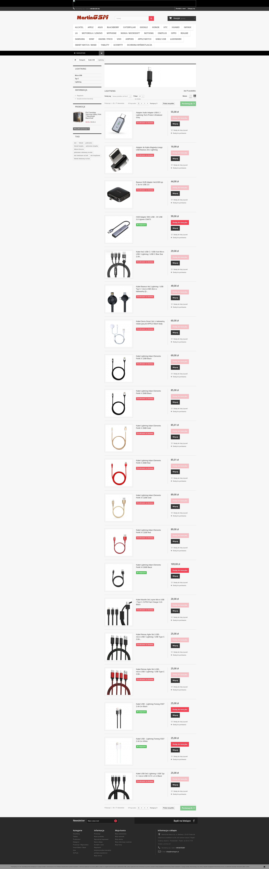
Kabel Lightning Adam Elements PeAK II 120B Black (148, 357)
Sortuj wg (108, 96)
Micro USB (78, 75)
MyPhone (111, 33)
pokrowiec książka (92, 146)
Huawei (176, 27)
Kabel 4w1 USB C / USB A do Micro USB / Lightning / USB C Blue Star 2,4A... (150, 254)
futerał (81, 143)
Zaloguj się (191, 8)
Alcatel (79, 27)
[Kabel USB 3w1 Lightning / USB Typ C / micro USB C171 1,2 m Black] (119, 786)
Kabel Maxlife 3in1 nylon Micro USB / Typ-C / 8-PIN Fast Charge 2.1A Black (150, 602)
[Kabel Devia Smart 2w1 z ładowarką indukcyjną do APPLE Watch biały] (119, 334)
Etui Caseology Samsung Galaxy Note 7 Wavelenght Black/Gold (93, 115)
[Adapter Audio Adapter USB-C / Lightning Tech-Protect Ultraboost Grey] (119, 125)
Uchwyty (118, 45)
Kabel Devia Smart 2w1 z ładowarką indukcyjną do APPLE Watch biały (150, 322)
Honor (155, 27)
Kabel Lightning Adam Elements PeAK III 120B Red (148, 531)
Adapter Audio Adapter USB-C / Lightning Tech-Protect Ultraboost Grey (149, 115)
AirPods (130, 39)
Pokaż (136, 96)
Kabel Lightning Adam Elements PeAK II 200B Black (148, 392)
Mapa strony (98, 855)
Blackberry (113, 27)
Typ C (77, 78)
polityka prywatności (100, 853)
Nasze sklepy (98, 842)
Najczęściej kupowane (101, 839)
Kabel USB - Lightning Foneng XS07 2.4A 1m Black (150, 705)
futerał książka (78, 146)
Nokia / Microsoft (130, 33)
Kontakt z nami (181, 8)
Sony (91, 39)
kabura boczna (79, 149)
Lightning (78, 82)
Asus (100, 27)
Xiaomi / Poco (105, 39)
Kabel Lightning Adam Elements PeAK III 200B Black (148, 566)
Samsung (80, 39)
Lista (195, 97)
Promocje (80, 106)
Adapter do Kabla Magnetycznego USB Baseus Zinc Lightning (149, 148)
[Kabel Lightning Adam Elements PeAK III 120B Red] (119, 542)
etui (75, 143)
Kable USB (161, 39)
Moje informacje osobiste (123, 842)
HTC (165, 27)
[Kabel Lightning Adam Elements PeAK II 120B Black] (119, 368)
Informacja (81, 90)
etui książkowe (95, 155)
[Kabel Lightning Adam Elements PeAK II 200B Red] (119, 473)
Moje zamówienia (120, 834)
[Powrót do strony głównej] (75, 60)
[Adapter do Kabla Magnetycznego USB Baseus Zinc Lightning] (119, 160)
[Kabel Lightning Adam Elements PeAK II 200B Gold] (119, 438)
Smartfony (76, 834)
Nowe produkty (99, 836)
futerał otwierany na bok (82, 158)
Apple (91, 27)
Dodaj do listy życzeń (180, 130)
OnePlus (162, 33)
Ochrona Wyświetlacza (139, 45)
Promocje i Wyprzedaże (80, 845)
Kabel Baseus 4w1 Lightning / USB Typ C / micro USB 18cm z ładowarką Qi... (149, 289)
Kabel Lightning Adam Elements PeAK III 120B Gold (148, 496)
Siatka (190, 97)
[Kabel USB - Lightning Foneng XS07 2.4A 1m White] (119, 751)
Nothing (149, 33)
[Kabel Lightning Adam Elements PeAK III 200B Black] (119, 577)
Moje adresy (119, 839)
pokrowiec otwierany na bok (83, 152)
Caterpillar (129, 27)
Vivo (119, 39)
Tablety (105, 45)
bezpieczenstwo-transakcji (84, 99)
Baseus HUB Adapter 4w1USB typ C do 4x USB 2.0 (149, 183)
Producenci (76, 839)
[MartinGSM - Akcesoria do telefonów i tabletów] (92, 17)
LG (76, 33)
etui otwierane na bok (81, 155)
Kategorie (76, 842)
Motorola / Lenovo (92, 33)
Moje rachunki (119, 836)
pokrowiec (88, 143)
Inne (74, 850)
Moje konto (120, 830)
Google (144, 27)
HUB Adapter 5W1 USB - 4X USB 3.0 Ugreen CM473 (149, 218)
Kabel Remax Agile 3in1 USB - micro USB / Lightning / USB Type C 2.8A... (150, 636)
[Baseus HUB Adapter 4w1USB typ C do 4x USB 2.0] (119, 195)
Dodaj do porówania (179, 133)
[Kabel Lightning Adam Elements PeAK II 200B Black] (119, 403)
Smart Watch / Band (85, 45)
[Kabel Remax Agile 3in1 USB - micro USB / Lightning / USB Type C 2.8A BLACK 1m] (119, 647)
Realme (184, 33)
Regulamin (79, 95)
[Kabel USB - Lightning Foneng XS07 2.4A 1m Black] (119, 716)
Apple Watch (144, 39)
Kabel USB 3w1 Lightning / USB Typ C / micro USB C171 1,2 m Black (150, 775)
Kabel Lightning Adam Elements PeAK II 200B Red (148, 462)
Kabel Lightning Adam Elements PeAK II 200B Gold (148, 427)
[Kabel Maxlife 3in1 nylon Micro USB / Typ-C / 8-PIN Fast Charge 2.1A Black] (119, 612)
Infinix (187, 27)
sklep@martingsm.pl (172, 851)
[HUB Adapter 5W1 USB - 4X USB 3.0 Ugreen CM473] (119, 229)
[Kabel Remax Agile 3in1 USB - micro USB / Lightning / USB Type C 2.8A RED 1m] (119, 682)
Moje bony (118, 845)
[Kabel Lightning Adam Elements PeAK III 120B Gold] (119, 508)
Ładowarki (175, 39)
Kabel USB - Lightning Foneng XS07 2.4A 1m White (150, 740)
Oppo (173, 33)
